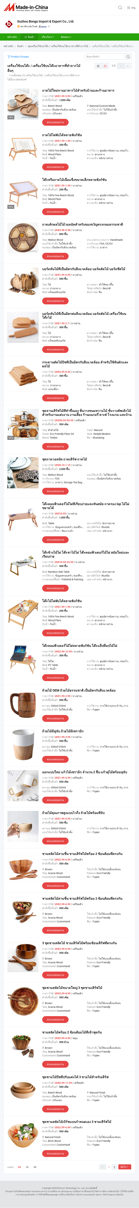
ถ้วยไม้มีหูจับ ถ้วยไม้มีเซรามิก (63, 731)
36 (27, 1167)
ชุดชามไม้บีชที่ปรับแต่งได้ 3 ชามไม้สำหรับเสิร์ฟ (75, 1077)
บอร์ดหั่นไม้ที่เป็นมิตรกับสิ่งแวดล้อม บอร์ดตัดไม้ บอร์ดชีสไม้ (83, 269)
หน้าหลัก (12, 37)
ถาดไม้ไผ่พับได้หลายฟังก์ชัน (62, 135)
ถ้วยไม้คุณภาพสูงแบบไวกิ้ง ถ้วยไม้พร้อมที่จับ (73, 813)
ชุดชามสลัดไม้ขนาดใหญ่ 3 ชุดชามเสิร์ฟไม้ (72, 988)
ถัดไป (123, 1167)
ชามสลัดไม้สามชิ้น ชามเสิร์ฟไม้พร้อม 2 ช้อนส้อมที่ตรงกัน (82, 854)
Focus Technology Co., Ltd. (72, 1188)
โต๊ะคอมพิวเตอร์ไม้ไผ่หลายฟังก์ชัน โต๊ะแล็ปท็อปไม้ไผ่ (79, 646)
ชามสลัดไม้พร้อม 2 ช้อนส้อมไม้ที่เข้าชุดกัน (72, 1032)
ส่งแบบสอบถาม (55, 122)
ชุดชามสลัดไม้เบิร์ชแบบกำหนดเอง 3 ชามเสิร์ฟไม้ (76, 1122)
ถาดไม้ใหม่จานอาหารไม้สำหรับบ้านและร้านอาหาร (78, 90)
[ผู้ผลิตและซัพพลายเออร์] (26, 7)
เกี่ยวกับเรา (48, 37)
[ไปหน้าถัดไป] (128, 66)
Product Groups (19, 56)
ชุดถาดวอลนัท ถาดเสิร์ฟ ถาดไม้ (64, 459)
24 (19, 1167)
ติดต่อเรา (66, 37)
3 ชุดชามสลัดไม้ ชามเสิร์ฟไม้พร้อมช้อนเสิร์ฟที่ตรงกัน (79, 943)
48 (34, 1167)
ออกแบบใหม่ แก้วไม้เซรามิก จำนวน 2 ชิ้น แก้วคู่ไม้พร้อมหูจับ (84, 772)
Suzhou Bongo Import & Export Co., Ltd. (45, 21)
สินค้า (31, 37)
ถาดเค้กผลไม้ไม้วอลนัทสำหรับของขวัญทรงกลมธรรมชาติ (82, 224)
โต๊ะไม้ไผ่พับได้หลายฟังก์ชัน (62, 601)
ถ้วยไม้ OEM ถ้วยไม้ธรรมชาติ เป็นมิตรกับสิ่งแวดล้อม (79, 690)
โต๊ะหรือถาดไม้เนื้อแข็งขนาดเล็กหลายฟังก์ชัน (74, 180)
